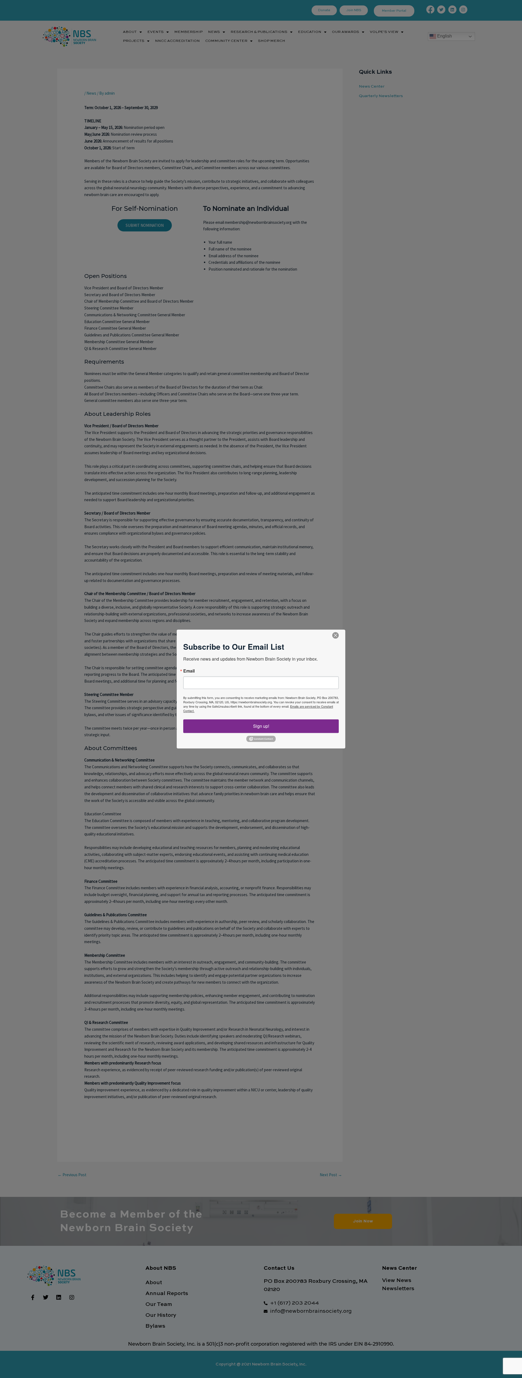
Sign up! (261, 726)
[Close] (335, 635)
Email (189, 671)
